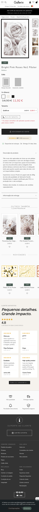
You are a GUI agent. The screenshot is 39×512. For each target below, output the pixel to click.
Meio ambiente (23, 457)
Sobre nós (22, 447)
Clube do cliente (24, 479)
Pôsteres (3, 450)
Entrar (21, 470)
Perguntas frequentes (25, 476)
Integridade (4, 482)
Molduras (3, 453)
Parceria (22, 453)
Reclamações (23, 486)
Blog (2, 470)
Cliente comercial (24, 482)
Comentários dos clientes (26, 450)
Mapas (2, 460)
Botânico (4, 70)
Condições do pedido (6, 476)
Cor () (5, 92)
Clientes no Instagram (7, 473)
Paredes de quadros (6, 447)
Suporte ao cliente (24, 473)
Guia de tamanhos (12, 117)
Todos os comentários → (19, 382)
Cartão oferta (20, 433)
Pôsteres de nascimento (7, 457)
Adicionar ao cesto (20, 132)
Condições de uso (6, 479)
